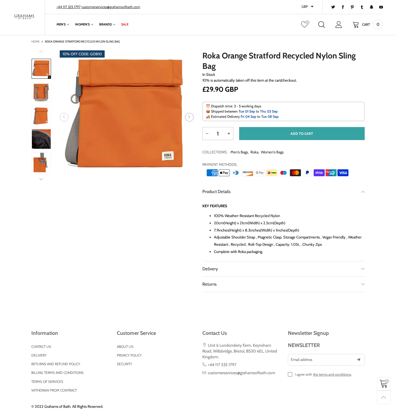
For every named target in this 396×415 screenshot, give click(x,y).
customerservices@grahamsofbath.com (110, 7)
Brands (105, 24)
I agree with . (323, 374)
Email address (301, 359)
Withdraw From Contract (54, 390)
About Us (125, 346)
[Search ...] (321, 24)
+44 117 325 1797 (69, 7)
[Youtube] (381, 7)
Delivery (210, 268)
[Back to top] (383, 397)
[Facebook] (343, 7)
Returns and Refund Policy (55, 364)
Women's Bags (272, 152)
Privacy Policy (129, 355)
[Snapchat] (371, 7)
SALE (124, 24)
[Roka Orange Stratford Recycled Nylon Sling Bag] (127, 117)
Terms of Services (47, 381)
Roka (254, 152)
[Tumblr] (362, 7)
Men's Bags (239, 152)
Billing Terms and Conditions (57, 372)
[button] (64, 117)
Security (124, 364)
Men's (61, 24)
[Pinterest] (352, 7)
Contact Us (41, 346)
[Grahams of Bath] (24, 16)
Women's (82, 24)
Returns (209, 284)
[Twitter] (333, 7)
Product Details (216, 191)
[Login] (338, 24)
